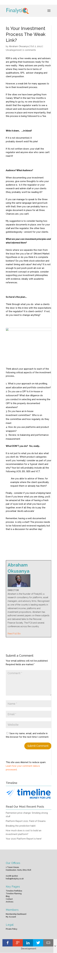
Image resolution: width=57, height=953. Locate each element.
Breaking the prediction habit (21, 826)
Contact (9, 899)
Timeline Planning (14, 894)
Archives (9, 902)
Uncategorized (13, 50)
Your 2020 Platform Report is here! (23, 839)
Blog (8, 896)
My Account (11, 917)
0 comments (29, 50)
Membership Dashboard (16, 914)
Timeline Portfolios (14, 891)
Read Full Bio (14, 633)
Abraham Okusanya (19, 46)
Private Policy (11, 929)
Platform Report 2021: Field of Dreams (26, 821)
